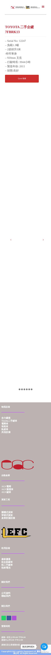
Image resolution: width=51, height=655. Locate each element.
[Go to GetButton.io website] (44, 652)
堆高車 (4, 426)
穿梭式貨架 (7, 515)
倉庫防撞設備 (8, 518)
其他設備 (5, 432)
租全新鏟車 (7, 562)
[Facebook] (9, 618)
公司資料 (5, 593)
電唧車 (4, 423)
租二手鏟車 (7, 565)
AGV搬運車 (7, 489)
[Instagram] (14, 618)
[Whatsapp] (3, 618)
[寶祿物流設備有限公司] (25, 7)
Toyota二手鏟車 (9, 421)
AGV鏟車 (6, 492)
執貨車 (4, 429)
